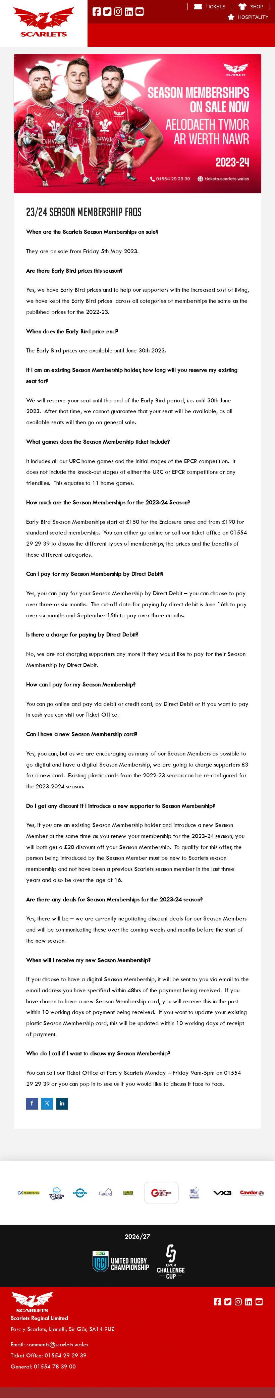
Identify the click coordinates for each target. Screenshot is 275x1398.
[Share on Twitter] (47, 1104)
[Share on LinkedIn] (62, 1104)
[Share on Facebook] (32, 1104)
